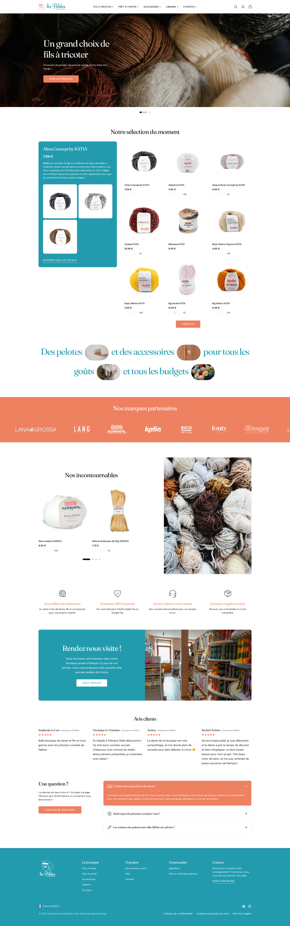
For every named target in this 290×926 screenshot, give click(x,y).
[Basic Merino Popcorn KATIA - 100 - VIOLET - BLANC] (214, 253)
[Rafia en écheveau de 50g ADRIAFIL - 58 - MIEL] (99, 551)
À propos (87, 890)
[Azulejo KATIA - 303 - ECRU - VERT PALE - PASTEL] (131, 253)
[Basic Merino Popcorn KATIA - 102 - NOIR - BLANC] (224, 253)
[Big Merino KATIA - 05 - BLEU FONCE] (224, 312)
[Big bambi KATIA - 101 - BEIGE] (175, 312)
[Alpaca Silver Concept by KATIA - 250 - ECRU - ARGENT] (214, 194)
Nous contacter (224, 881)
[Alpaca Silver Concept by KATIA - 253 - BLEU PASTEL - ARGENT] (224, 194)
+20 (56, 550)
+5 (140, 253)
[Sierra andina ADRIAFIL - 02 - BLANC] (40, 551)
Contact (130, 879)
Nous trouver (91, 682)
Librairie (86, 884)
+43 (141, 312)
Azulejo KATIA (131, 244)
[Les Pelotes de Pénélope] (28, 430)
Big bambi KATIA (176, 303)
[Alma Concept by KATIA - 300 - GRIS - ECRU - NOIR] (126, 194)
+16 (228, 253)
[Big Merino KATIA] (231, 279)
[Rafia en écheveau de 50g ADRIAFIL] (118, 511)
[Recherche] (236, 7)
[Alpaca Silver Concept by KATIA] (231, 161)
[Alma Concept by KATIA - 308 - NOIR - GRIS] (136, 194)
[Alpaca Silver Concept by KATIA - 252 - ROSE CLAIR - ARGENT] (219, 194)
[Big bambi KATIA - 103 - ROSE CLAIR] (180, 312)
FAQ (128, 873)
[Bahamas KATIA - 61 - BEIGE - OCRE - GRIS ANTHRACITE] (170, 253)
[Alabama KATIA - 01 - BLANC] (170, 194)
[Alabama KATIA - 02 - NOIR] (175, 194)
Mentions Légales (242, 913)
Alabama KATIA (176, 185)
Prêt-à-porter (89, 873)
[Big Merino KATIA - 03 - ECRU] (219, 312)
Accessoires (88, 879)
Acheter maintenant (63, 78)
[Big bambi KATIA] (188, 279)
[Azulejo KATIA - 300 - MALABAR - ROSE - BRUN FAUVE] (126, 253)
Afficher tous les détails (60, 260)
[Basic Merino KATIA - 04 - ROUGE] (136, 312)
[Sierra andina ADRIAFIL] (65, 511)
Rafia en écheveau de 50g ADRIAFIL (110, 541)
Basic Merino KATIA (134, 303)
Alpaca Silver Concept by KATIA (228, 185)
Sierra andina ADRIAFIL (50, 541)
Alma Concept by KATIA (136, 185)
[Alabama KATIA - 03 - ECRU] (180, 194)
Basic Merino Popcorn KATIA (227, 244)
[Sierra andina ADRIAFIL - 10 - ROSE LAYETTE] (46, 551)
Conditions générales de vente (212, 913)
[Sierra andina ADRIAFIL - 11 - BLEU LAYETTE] (51, 551)
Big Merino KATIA (221, 303)
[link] (97, 352)
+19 (184, 194)
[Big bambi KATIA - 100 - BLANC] (170, 312)
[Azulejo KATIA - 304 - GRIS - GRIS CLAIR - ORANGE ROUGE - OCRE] (136, 253)
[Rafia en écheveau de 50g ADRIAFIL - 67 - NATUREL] (104, 551)
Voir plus (188, 324)
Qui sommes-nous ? (136, 868)
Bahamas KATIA (176, 244)
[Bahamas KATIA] (188, 220)
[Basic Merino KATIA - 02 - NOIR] (126, 312)
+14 (228, 312)
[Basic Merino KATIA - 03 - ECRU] (131, 312)
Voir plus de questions (60, 809)
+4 (228, 194)
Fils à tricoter (89, 868)
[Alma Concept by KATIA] (144, 161)
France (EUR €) (51, 906)
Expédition (174, 868)
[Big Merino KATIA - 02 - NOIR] (214, 312)
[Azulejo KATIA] (144, 220)
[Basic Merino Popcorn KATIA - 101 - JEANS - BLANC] (219, 253)
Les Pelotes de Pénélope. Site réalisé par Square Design (76, 913)
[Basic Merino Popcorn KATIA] (231, 220)
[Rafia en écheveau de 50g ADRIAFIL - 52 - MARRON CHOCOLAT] (94, 551)
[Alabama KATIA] (188, 161)
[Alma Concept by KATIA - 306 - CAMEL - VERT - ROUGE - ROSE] (131, 194)
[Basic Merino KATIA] (144, 279)
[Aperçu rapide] (159, 148)
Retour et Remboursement (183, 873)
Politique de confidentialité (178, 913)
